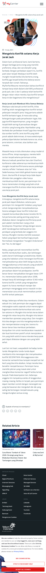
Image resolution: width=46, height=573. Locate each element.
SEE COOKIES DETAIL (23, 558)
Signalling (5, 490)
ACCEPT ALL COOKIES (23, 569)
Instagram (27, 506)
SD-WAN (27, 486)
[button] (41, 3)
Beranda (4, 15)
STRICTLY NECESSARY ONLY (23, 564)
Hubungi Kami (7, 510)
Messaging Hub (7, 486)
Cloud (4, 475)
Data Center (28, 475)
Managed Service (30, 482)
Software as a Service (31, 490)
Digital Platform (8, 479)
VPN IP (4, 493)
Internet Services (8, 482)
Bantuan (5, 513)
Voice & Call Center (30, 493)
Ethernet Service (30, 479)
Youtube (27, 510)
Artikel (11, 15)
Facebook (27, 513)
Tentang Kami (7, 506)
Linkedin (26, 502)
